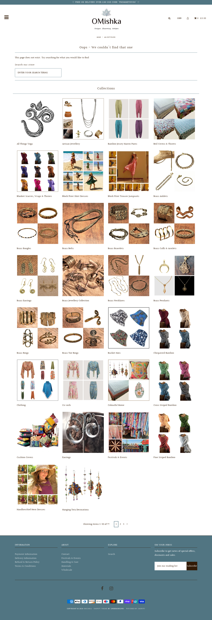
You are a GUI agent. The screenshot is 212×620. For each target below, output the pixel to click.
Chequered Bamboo (163, 353)
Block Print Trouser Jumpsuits (123, 196)
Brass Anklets (160, 196)
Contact (65, 554)
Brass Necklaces (116, 301)
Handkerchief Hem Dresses (31, 510)
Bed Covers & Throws (164, 144)
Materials (66, 566)
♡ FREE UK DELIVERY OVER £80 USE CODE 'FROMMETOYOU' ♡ (106, 2)
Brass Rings (23, 353)
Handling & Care (69, 562)
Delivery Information (25, 558)
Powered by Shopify (135, 608)
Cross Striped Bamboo (164, 405)
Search (111, 554)
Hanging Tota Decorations (75, 510)
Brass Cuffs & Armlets (164, 248)
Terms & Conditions (25, 566)
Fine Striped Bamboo (164, 457)
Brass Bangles (24, 248)
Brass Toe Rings (70, 353)
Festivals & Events (117, 457)
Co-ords (66, 405)
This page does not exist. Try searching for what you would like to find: (52, 58)
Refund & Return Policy (27, 562)
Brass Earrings (24, 301)
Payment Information (26, 554)
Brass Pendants (161, 301)
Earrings (66, 457)
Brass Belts (68, 248)
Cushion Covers (25, 457)
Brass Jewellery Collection (75, 301)
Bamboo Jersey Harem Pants (122, 144)
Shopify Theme (100, 608)
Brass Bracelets (116, 248)
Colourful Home (116, 405)
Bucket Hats (114, 353)
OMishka (88, 608)
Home (99, 37)
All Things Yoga (25, 144)
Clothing (21, 405)
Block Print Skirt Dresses (75, 196)
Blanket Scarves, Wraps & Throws (34, 196)
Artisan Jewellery (71, 144)
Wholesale (66, 570)
